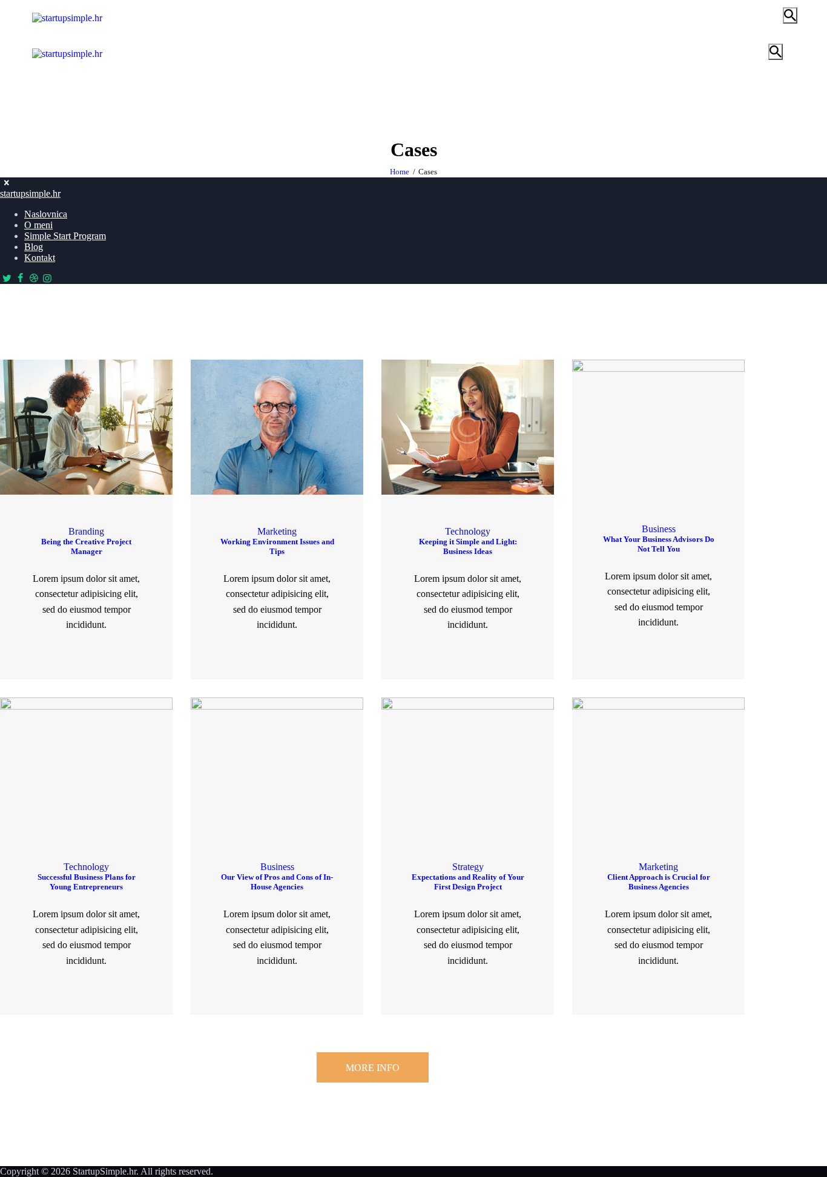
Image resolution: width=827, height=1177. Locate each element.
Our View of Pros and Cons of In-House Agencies (277, 881)
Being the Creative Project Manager (86, 546)
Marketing (277, 531)
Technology (467, 531)
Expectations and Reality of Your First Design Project (468, 881)
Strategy (468, 867)
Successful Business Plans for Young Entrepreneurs (87, 881)
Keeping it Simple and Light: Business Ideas (468, 546)
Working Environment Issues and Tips (277, 546)
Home (399, 171)
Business (659, 529)
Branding (86, 531)
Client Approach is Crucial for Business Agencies (658, 881)
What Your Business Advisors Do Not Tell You (658, 544)
